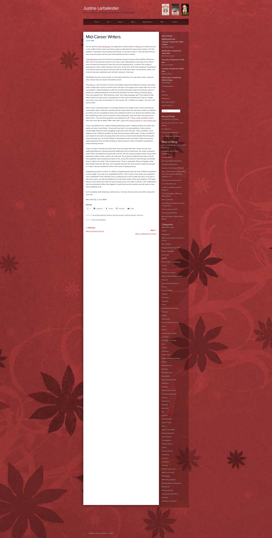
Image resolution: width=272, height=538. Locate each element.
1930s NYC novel (168, 227)
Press (96, 22)
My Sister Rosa (167, 373)
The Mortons (166, 129)
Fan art (164, 287)
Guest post (166, 319)
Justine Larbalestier (101, 8)
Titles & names (167, 444)
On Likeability (167, 157)
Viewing (165, 465)
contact (110, 533)
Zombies (165, 497)
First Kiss (165, 301)
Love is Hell (166, 355)
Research (165, 408)
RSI (163, 412)
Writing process (167, 490)
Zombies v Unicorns (169, 501)
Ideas (164, 326)
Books (120, 22)
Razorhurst (166, 401)
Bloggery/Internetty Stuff (171, 248)
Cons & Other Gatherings (99, 215)
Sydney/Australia (168, 433)
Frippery (165, 312)
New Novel (166, 376)
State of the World (168, 430)
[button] (99, 22)
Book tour (165, 255)
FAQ (162, 22)
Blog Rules (166, 99)
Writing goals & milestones (171, 483)
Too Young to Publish (169, 213)
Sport (164, 426)
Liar (163, 344)
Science (165, 415)
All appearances (168, 86)
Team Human (166, 437)
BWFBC (164, 258)
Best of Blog (166, 244)
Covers (164, 266)
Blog (132, 22)
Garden (164, 316)
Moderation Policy (168, 102)
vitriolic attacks (134, 120)
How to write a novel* (170, 209)
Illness (164, 330)
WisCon (139, 47)
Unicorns (165, 458)
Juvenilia (165, 337)
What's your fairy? (168, 473)
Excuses (165, 280)
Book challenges (168, 251)
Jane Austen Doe (149, 120)
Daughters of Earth (169, 273)
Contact (174, 22)
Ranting (164, 398)
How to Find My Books (170, 133)
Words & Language (169, 480)
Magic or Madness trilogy (171, 358)
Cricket (164, 269)
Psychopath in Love (169, 390)
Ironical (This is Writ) (169, 333)
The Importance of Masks (171, 136)
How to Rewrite (167, 200)
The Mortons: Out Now (170, 119)
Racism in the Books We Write (173, 168)
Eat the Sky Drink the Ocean (172, 276)
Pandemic (165, 383)
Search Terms (167, 423)
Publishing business (130, 215)
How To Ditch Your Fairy (170, 323)
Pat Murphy (106, 47)
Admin (164, 231)
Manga (164, 362)
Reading (165, 405)
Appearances (147, 22)
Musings (109, 215)
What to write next (168, 469)
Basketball (165, 234)
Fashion (165, 294)
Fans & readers (167, 291)
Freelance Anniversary (170, 308)
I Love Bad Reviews (169, 184)
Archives (165, 95)
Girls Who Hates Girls (169, 164)
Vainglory (165, 462)
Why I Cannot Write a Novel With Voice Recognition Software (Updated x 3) (174, 174)
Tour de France (167, 451)
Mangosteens (167, 365)
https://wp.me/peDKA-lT (99, 220)
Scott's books (166, 419)
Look (122, 120)
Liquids (164, 348)
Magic (150, 92)
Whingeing (166, 476)
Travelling (165, 455)
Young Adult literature (170, 494)
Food (164, 305)
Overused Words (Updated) (172, 161)
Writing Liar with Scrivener (171, 180)
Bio (108, 22)
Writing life (140, 215)
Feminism (165, 298)
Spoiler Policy (167, 106)
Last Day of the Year (169, 340)
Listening (165, 351)
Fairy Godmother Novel (170, 283)
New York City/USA (118, 215)
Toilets (164, 448)
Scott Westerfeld (92, 59)
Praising (165, 387)
